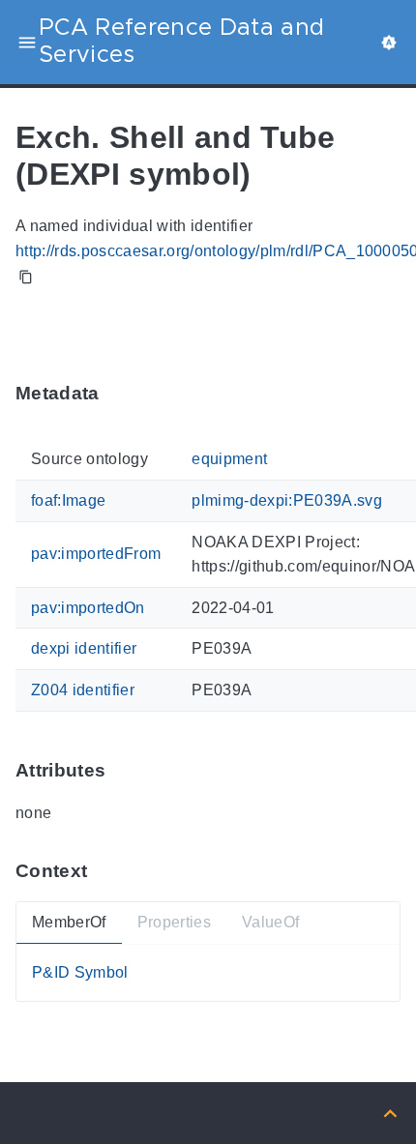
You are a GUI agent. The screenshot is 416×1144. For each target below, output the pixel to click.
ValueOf (270, 923)
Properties (174, 923)
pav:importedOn (88, 608)
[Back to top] (390, 1112)
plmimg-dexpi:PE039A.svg (287, 500)
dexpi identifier (83, 649)
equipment (229, 460)
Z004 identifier (82, 690)
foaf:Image (68, 500)
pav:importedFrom (96, 554)
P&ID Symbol (80, 972)
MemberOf (69, 923)
